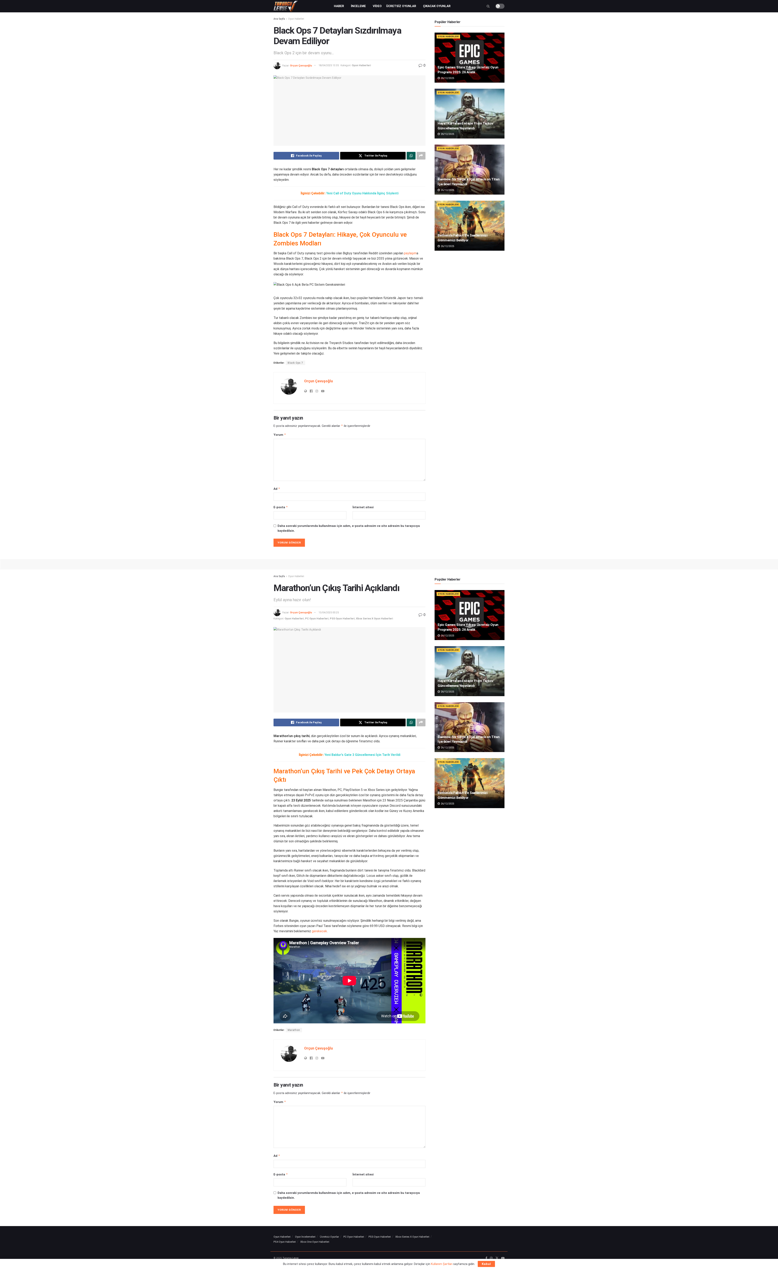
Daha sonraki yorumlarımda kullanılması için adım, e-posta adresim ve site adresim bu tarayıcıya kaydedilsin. (349, 528)
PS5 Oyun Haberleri (342, 618)
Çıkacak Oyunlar (437, 6)
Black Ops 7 (295, 362)
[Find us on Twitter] (497, 1258)
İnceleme (358, 6)
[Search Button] (488, 6)
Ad (277, 489)
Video (377, 6)
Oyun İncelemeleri (305, 1236)
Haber (339, 6)
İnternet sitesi (363, 507)
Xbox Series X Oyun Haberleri (374, 618)
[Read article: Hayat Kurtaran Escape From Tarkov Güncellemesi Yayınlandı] (469, 114)
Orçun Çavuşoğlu (301, 65)
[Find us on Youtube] (502, 1258)
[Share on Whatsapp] (411, 156)
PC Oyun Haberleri (317, 618)
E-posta (281, 507)
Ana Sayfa (279, 18)
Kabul (486, 1264)
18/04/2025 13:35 (328, 65)
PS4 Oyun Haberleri (285, 1241)
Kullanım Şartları (441, 1264)
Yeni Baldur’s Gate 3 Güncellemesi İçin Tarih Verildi (362, 755)
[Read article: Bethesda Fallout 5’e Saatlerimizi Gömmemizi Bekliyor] (469, 226)
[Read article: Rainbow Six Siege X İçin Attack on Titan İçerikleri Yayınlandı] (469, 170)
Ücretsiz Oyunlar (401, 6)
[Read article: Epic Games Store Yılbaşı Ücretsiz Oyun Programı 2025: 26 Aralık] (469, 58)
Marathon (294, 1030)
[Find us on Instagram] (491, 1258)
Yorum (280, 435)
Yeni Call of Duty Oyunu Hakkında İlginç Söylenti (362, 193)
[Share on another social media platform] (421, 156)
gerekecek (319, 931)
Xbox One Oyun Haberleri (314, 1241)
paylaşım (410, 253)
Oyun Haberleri (296, 18)
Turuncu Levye (290, 1258)
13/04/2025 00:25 (328, 612)
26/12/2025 (447, 78)
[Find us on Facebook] (486, 1258)
